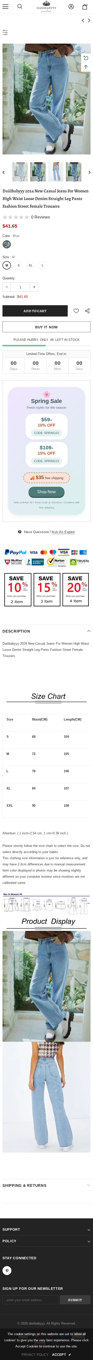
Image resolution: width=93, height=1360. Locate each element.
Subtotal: (8, 297)
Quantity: (9, 278)
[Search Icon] (19, 6)
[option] (46, 99)
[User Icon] (71, 6)
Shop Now (46, 492)
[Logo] (47, 6)
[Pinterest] (6, 1270)
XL (30, 265)
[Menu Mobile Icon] (5, 7)
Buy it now (46, 327)
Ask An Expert (63, 532)
